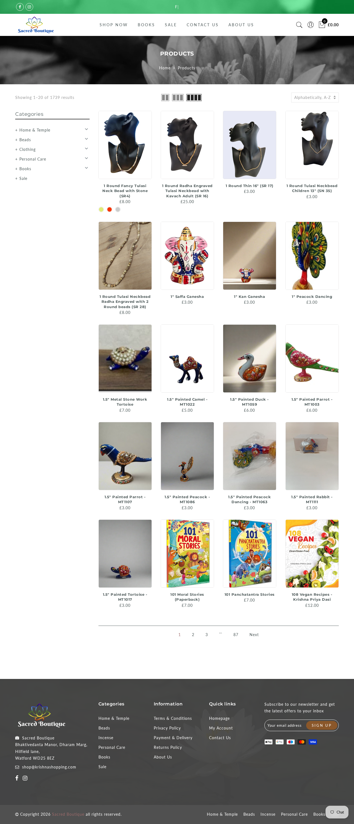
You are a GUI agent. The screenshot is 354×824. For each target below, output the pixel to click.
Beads (25, 139)
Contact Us (203, 24)
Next (254, 634)
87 (235, 634)
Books (146, 24)
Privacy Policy (167, 728)
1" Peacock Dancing (312, 296)
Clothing (27, 149)
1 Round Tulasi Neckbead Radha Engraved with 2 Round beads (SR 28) (125, 301)
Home (165, 67)
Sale (171, 24)
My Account (221, 728)
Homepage (219, 718)
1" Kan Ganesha (249, 296)
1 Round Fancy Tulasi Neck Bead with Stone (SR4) (125, 190)
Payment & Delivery (173, 737)
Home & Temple (34, 130)
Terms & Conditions (173, 718)
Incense (105, 737)
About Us (241, 24)
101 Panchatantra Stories (250, 594)
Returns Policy (168, 747)
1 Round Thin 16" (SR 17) (250, 185)
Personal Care (32, 159)
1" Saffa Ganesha (187, 296)
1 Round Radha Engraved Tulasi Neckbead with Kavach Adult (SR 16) (187, 190)
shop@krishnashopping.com (49, 767)
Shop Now (114, 24)
